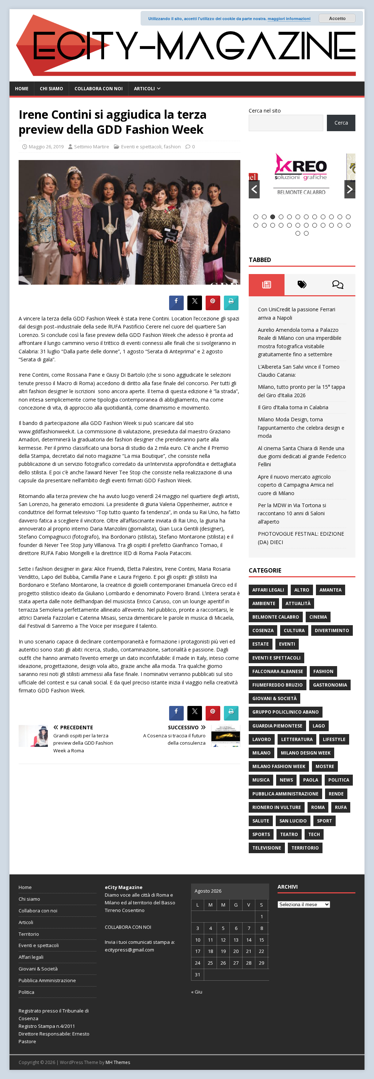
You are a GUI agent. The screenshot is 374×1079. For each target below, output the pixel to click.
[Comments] (337, 284)
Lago (319, 726)
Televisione (266, 848)
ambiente (263, 603)
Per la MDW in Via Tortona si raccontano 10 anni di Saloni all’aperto (292, 513)
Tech (314, 834)
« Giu (196, 991)
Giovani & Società (274, 698)
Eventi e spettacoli (141, 146)
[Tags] (302, 284)
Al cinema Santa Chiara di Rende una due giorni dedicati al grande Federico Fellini (302, 456)
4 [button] (281, 216)
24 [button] (348, 225)
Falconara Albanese (277, 671)
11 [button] (339, 216)
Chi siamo (51, 89)
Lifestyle (334, 739)
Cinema (318, 617)
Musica (261, 780)
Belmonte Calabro (275, 617)
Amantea (330, 590)
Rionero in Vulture (276, 807)
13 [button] (255, 225)
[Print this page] (231, 308)
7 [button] (306, 216)
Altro (301, 590)
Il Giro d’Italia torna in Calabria (293, 407)
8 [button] (314, 216)
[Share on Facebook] (176, 308)
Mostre (325, 766)
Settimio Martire (91, 146)
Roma (318, 807)
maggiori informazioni (289, 18)
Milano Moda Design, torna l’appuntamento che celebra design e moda (301, 427)
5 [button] (289, 216)
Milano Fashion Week (278, 766)
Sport (324, 821)
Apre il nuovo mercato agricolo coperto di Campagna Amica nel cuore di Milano (295, 485)
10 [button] (331, 216)
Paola (310, 780)
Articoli (144, 89)
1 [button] (255, 216)
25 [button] (297, 233)
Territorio (305, 848)
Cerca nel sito (265, 110)
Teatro (289, 834)
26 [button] (306, 233)
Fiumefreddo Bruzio (277, 685)
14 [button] (264, 225)
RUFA (341, 807)
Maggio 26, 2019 (46, 146)
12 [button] (348, 216)
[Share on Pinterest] (213, 308)
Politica (338, 780)
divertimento (332, 630)
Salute (260, 821)
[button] (254, 189)
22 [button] (331, 225)
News (286, 780)
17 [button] (289, 225)
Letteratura (297, 739)
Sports (261, 834)
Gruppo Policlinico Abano (285, 712)
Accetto (337, 18)
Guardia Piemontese (277, 726)
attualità (298, 603)
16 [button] (281, 225)
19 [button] (306, 225)
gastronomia (330, 685)
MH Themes (118, 1062)
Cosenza (263, 630)
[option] (302, 176)
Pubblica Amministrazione (285, 794)
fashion (172, 146)
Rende (336, 794)
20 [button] (314, 225)
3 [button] (272, 216)
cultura (294, 630)
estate (260, 644)
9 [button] (323, 216)
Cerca (341, 122)
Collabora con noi (99, 89)
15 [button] (272, 225)
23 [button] (339, 225)
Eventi (287, 644)
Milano (261, 753)
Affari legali (268, 590)
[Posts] (266, 284)
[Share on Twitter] (194, 308)
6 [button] (297, 216)
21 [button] (323, 225)
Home (21, 89)
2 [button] (264, 216)
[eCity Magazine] (187, 76)
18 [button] (297, 225)
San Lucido (293, 821)
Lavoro (261, 739)
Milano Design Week (306, 753)
